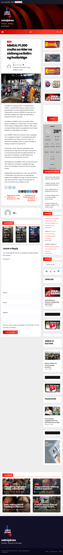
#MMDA (15, 70)
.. (15, 62)
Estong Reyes (22, 509)
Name (5, 292)
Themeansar (4, 552)
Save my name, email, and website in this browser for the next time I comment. (21, 326)
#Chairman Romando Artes (21, 67)
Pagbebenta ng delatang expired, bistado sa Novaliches (29, 198)
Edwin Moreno (6, 239)
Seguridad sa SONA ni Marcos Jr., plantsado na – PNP (13, 197)
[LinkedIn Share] (14, 187)
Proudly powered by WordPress (9, 550)
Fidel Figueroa (33, 239)
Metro (9, 41)
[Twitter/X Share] (10, 187)
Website (5, 312)
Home (47, 551)
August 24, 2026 (11, 491)
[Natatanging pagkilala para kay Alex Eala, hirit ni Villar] (52, 412)
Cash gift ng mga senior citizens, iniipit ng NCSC (15, 487)
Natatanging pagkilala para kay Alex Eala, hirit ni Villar (52, 420)
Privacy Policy (53, 551)
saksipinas (7, 20)
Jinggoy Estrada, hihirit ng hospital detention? (46, 487)
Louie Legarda (52, 509)
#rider (21, 70)
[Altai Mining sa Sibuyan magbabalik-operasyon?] (52, 292)
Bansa (6, 484)
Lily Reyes (20, 491)
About (60, 551)
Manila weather (52, 168)
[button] (57, 32)
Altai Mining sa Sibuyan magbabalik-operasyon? (52, 302)
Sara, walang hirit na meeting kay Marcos (13, 505)
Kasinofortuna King (51, 218)
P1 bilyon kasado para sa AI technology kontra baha (52, 197)
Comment (6, 259)
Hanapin (52, 118)
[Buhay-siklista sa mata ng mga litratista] (52, 356)
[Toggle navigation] (30, 32)
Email (5, 302)
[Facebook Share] (6, 187)
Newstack (25, 550)
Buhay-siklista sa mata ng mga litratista (51, 365)
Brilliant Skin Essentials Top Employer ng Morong (52, 249)
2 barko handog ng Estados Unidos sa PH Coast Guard (52, 205)
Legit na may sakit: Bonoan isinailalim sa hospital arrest (51, 223)
